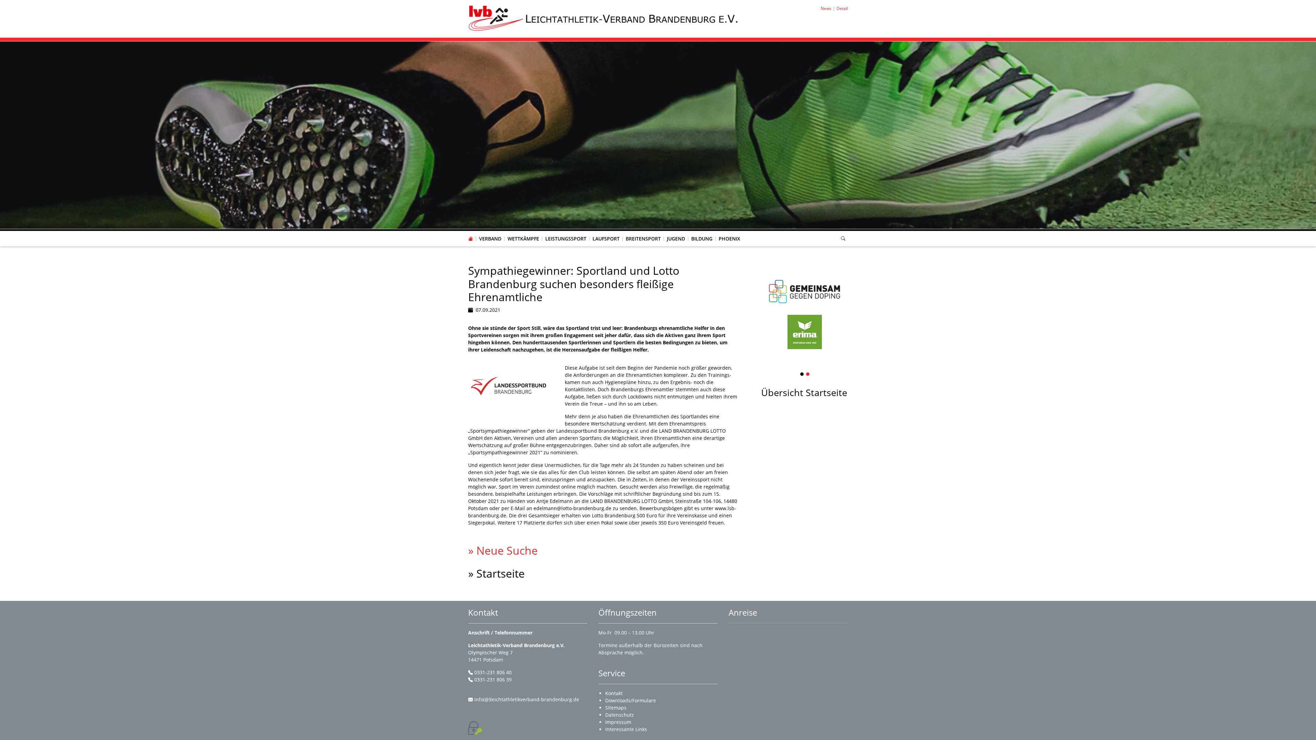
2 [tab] (808, 374)
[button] (490, 232)
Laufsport (606, 238)
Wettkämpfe (523, 238)
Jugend (676, 238)
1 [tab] (802, 374)
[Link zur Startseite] (604, 18)
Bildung (701, 238)
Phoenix (729, 238)
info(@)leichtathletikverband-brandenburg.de (526, 699)
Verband (490, 238)
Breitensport (643, 238)
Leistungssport (565, 238)
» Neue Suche (503, 550)
